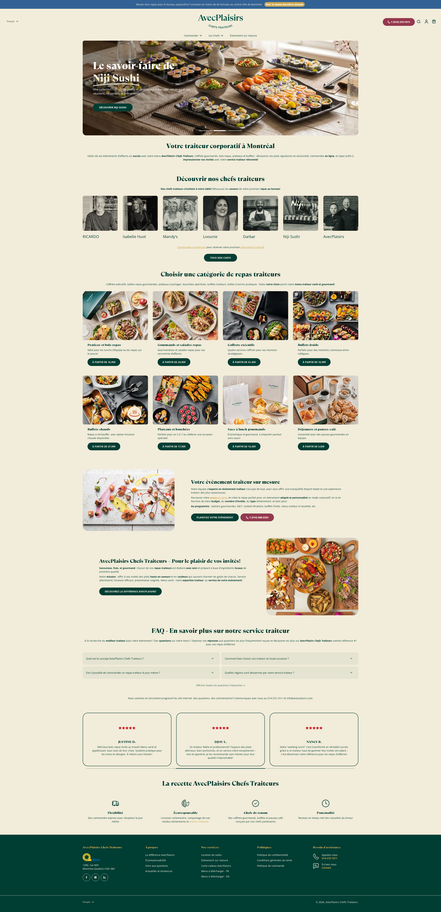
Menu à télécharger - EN (215, 876)
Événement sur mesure (214, 860)
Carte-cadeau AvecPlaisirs (216, 865)
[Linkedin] (104, 877)
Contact (326, 867)
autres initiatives (199, 821)
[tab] (206, 131)
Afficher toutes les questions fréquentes (219, 685)
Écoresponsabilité (155, 860)
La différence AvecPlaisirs (160, 855)
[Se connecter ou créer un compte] (426, 21)
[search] (418, 21)
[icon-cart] (434, 21)
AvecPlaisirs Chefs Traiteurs (342, 902)
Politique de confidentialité (272, 855)
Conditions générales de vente (274, 860)
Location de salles (211, 855)
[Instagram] (95, 877)
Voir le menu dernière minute (284, 4)
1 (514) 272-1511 (400, 22)
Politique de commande (270, 865)
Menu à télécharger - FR (215, 871)
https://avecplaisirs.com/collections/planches (109, 42)
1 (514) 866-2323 (258, 517)
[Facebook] (86, 877)
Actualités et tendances (158, 871)
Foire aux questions (156, 865)
